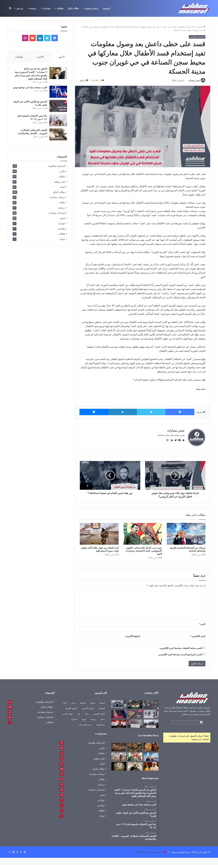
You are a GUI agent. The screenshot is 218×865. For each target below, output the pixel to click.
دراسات (61, 207)
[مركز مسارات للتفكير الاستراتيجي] (194, 8)
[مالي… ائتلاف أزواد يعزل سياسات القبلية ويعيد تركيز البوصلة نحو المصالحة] (151, 766)
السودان (101, 708)
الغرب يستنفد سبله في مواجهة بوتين (30, 87)
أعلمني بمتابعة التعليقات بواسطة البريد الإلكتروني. (181, 648)
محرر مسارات (194, 80)
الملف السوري (99, 714)
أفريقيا (102, 703)
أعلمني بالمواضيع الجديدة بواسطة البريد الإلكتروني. (180, 654)
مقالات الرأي (73, 8)
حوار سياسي (67, 714)
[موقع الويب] (182, 440)
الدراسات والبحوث (186, 26)
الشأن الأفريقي (88, 708)
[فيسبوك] (179, 412)
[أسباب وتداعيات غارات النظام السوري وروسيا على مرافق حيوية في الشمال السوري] (151, 704)
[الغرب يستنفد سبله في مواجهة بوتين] (58, 92)
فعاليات (60, 8)
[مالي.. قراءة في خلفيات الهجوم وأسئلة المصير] (151, 747)
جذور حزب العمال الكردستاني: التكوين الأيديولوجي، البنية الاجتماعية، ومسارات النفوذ (144, 551)
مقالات (62, 202)
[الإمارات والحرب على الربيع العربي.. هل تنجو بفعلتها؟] (151, 714)
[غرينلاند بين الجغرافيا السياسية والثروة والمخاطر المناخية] (186, 534)
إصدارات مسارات (57, 213)
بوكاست (61, 228)
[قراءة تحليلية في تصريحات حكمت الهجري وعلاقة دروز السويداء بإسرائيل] (135, 766)
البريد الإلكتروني (197, 636)
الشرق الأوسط (71, 708)
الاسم (202, 624)
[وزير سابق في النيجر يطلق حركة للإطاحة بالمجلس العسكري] (135, 704)
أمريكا (92, 703)
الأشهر (61, 56)
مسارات (74, 719)
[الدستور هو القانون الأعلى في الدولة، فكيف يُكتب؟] (58, 106)
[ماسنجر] (93, 412)
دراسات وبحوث (91, 8)
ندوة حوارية (100, 724)
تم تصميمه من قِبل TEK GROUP (149, 852)
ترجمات (33, 8)
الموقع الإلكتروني (132, 636)
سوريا (84, 719)
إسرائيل (83, 703)
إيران (73, 703)
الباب (65, 703)
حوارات (61, 223)
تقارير (62, 171)
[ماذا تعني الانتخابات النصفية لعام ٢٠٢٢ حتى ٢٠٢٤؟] (58, 120)
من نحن (19, 8)
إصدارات (46, 8)
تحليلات (61, 176)
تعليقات (19, 56)
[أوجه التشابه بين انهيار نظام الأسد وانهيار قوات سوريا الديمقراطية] (99, 534)
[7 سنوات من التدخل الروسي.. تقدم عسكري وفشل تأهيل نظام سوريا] (118, 724)
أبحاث (62, 187)
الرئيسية (106, 8)
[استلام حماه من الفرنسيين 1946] (118, 704)
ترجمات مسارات (57, 197)
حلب (79, 714)
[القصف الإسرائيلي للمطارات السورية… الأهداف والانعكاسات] (58, 134)
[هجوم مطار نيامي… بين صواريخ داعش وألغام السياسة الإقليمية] (118, 747)
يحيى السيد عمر (85, 724)
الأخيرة (40, 56)
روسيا (93, 719)
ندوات (62, 239)
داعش (102, 719)
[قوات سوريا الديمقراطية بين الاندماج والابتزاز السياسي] (118, 766)
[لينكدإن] (122, 412)
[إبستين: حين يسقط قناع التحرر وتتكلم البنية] (135, 747)
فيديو (62, 218)
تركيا (87, 714)
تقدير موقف (59, 181)
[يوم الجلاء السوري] (135, 714)
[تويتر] (151, 412)
